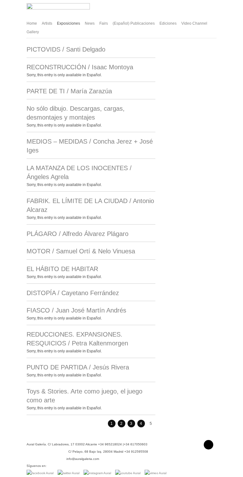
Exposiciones (68, 23)
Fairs (103, 23)
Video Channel (194, 23)
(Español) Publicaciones (134, 23)
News (90, 23)
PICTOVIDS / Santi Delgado (66, 49)
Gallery (33, 32)
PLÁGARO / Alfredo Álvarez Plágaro (77, 233)
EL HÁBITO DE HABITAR (62, 268)
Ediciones (168, 23)
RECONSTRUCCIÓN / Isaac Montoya (80, 67)
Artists (47, 23)
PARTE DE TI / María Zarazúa (69, 91)
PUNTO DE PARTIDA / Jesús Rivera (78, 367)
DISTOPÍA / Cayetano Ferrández (73, 292)
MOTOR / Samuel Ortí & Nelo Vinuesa (81, 251)
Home (32, 23)
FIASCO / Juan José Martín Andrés (76, 310)
